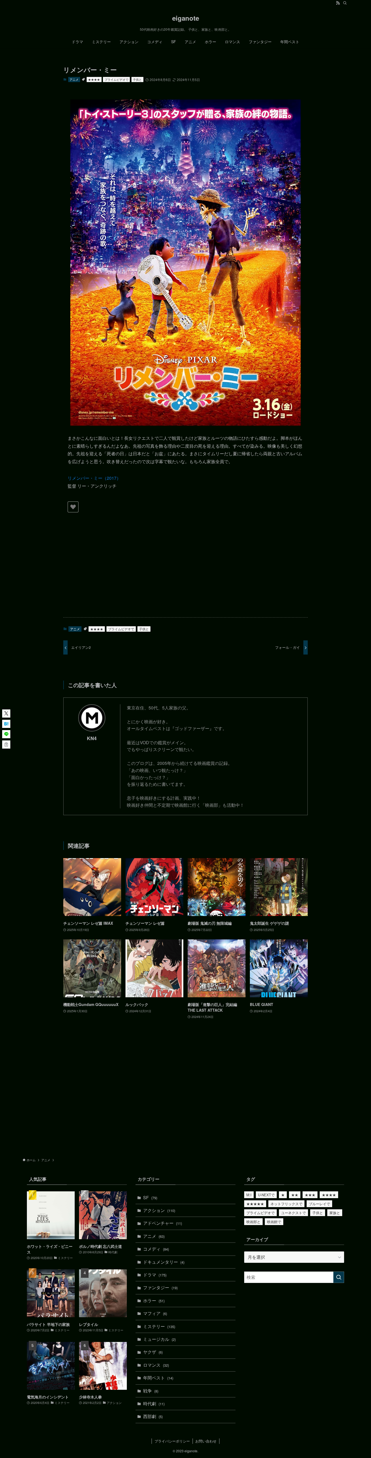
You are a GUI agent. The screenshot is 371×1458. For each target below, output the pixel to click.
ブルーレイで (319, 1203)
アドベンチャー (162, 1223)
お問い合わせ (205, 1441)
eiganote (185, 18)
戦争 (150, 1391)
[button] (6, 713)
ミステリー (159, 1326)
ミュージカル (159, 1339)
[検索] (344, 3)
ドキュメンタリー (163, 1262)
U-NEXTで (266, 1194)
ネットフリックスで (286, 1203)
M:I (248, 1194)
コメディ (156, 1249)
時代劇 (154, 1403)
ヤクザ (153, 1352)
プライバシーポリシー (172, 1441)
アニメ (74, 79)
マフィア (155, 1313)
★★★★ (94, 79)
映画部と (253, 1221)
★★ (294, 1194)
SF (150, 1197)
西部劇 (153, 1416)
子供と (137, 79)
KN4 (92, 738)
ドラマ (154, 1275)
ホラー (154, 1300)
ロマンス (156, 1365)
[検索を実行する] (338, 1277)
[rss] (337, 3)
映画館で (274, 1221)
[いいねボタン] (73, 507)
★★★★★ (255, 1203)
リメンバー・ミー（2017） (94, 478)
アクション (159, 1210)
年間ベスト (158, 1378)
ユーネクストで (293, 1212)
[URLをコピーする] (6, 744)
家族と (334, 1212)
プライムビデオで (116, 79)
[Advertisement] (185, 570)
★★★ (310, 1194)
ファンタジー (160, 1287)
